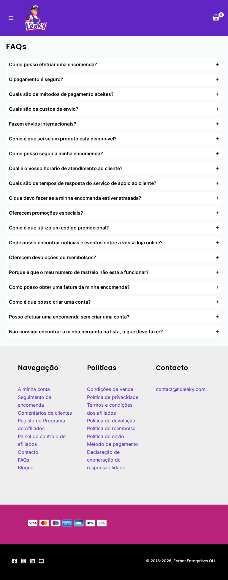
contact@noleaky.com (180, 389)
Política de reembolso (111, 428)
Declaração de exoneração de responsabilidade (106, 460)
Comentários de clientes (45, 413)
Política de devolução (111, 421)
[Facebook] (14, 561)
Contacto (28, 452)
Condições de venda (110, 389)
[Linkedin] (32, 561)
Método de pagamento (112, 444)
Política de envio (105, 436)
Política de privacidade (112, 397)
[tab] (114, 64)
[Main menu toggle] (11, 18)
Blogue (25, 467)
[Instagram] (23, 561)
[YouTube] (41, 561)
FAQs (23, 460)
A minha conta (34, 389)
